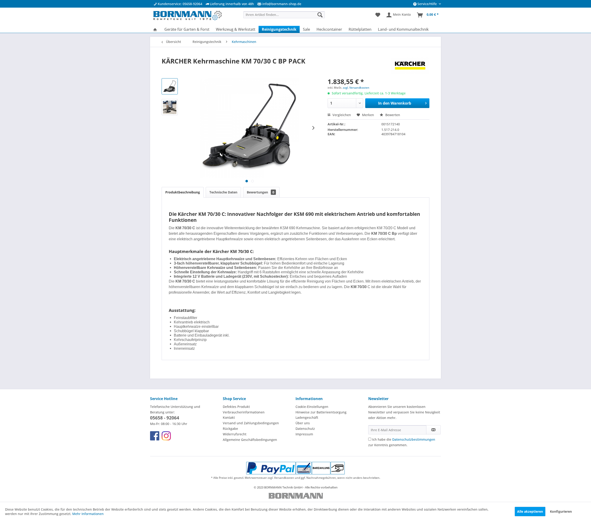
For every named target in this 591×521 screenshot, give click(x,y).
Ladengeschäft (307, 417)
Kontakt (229, 417)
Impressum (304, 434)
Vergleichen (341, 115)
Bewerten (392, 115)
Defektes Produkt (236, 406)
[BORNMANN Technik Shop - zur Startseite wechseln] (187, 16)
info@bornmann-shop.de (281, 4)
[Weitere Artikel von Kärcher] (410, 65)
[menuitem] (277, 4)
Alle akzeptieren (530, 511)
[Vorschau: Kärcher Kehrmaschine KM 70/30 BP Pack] (170, 86)
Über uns (303, 423)
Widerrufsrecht (234, 434)
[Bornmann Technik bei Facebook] (154, 435)
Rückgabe (230, 428)
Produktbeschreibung (182, 192)
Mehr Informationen (88, 514)
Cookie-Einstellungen (312, 406)
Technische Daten (223, 192)
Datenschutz (305, 428)
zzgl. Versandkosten (356, 88)
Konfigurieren (561, 511)
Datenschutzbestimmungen (413, 439)
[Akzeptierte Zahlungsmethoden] (295, 468)
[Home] (155, 29)
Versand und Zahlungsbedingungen (251, 423)
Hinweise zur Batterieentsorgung (321, 412)
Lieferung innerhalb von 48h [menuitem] (231, 4)
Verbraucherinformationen (244, 412)
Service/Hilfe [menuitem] (427, 4)
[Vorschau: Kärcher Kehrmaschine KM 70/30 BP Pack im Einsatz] (170, 107)
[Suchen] (320, 14)
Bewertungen (260, 192)
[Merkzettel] (378, 15)
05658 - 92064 (164, 418)
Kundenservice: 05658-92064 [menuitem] (179, 4)
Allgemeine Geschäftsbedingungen (250, 439)
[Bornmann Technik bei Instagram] (166, 435)
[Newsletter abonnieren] (433, 429)
